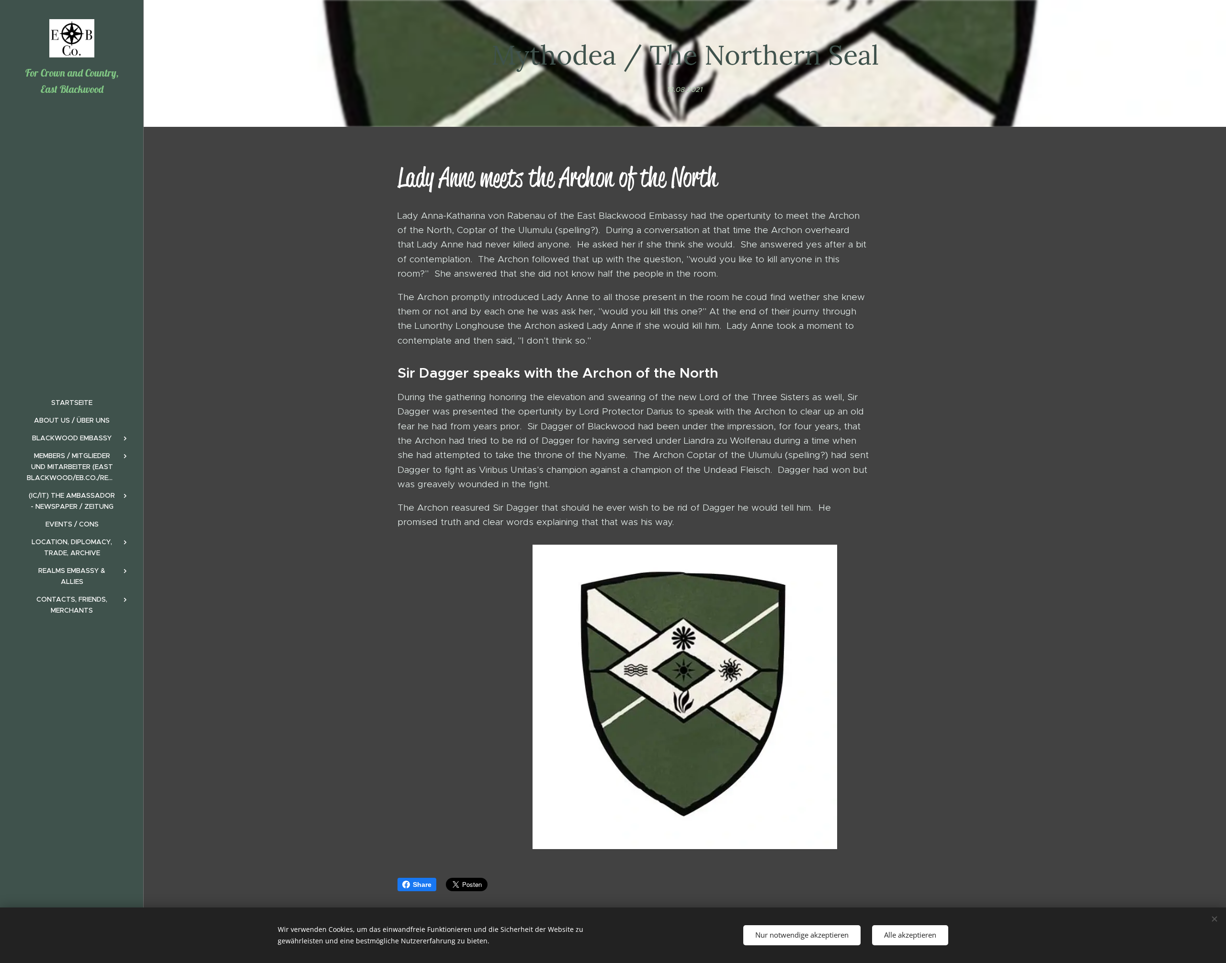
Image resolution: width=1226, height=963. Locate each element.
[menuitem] (72, 402)
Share (422, 884)
